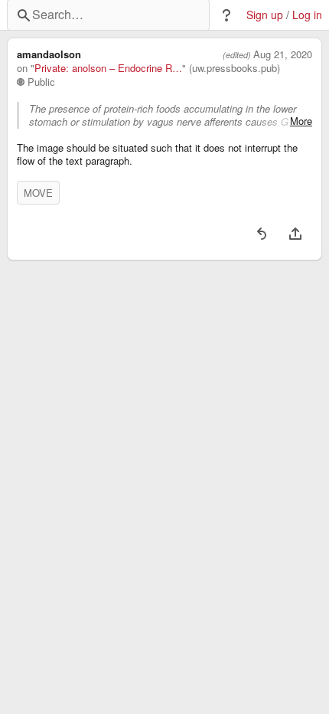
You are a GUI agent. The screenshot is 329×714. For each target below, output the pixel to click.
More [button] (301, 121)
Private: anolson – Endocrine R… (108, 68)
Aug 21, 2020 (282, 54)
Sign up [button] (264, 15)
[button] (226, 15)
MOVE (38, 193)
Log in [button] (307, 15)
